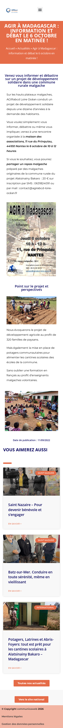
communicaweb (27, 708)
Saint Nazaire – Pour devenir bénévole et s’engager (25, 509)
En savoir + (15, 523)
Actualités (23, 48)
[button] (40, 9)
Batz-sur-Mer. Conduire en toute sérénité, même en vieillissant (30, 577)
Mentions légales (12, 716)
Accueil (10, 48)
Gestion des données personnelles (23, 723)
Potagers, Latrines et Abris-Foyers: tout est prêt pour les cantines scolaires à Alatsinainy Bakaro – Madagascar (31, 649)
